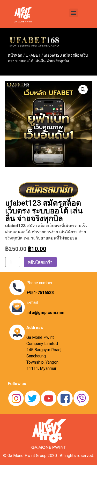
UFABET (33, 55)
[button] (73, 13)
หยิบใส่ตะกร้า (40, 262)
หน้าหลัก (15, 55)
